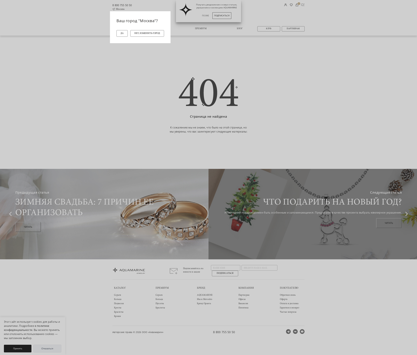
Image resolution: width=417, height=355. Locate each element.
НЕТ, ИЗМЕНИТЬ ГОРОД (147, 33)
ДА (122, 33)
